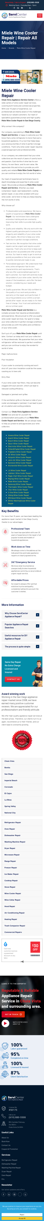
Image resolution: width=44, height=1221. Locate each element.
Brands (11, 48)
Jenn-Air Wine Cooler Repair (20, 460)
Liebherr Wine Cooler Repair (19, 473)
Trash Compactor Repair (14, 926)
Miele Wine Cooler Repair (18, 481)
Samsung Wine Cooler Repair (20, 484)
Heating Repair (10, 919)
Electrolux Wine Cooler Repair (20, 446)
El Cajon (8, 793)
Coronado (8, 787)
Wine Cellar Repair (12, 900)
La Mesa (7, 800)
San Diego (8, 774)
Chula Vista (9, 761)
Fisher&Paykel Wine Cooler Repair (22, 449)
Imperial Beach (10, 781)
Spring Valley (10, 806)
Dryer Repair (9, 848)
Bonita (7, 768)
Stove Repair (9, 887)
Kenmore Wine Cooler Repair (19, 463)
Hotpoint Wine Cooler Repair (19, 457)
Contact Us (6, 1145)
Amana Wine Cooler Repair (19, 435)
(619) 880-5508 (33, 2)
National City (9, 813)
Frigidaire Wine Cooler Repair (20, 452)
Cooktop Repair (11, 881)
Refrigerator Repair (12, 823)
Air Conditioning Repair (14, 913)
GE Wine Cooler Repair (17, 454)
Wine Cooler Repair (12, 894)
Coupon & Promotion (10, 1149)
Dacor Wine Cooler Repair (18, 443)
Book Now (6, 1141)
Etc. (3, 1179)
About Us (5, 1137)
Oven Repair (9, 829)
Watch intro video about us (20, 1023)
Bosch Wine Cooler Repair (18, 441)
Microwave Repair (12, 855)
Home (4, 48)
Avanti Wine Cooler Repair (18, 438)
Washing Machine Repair (14, 842)
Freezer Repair (10, 868)
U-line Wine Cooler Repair (18, 492)
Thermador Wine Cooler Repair (20, 487)
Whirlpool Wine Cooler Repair (20, 498)
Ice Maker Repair (11, 874)
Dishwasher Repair (12, 835)
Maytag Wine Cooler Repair (19, 478)
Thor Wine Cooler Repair (18, 489)
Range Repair (10, 861)
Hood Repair (9, 906)
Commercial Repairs (13, 932)
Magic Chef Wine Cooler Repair (20, 476)
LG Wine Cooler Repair (17, 470)
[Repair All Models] (14, 15)
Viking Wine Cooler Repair (18, 495)
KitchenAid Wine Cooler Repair (20, 465)
